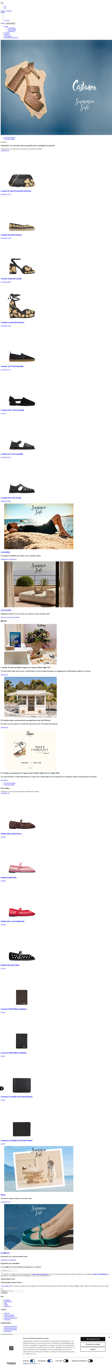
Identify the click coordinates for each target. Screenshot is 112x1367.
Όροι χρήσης (7, 1331)
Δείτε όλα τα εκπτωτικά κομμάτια (10, 617)
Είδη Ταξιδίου (8, 36)
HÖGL (3, 1195)
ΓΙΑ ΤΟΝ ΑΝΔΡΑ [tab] (9, 139)
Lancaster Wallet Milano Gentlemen (14, 1009)
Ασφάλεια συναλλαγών (10, 1326)
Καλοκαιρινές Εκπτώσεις (11, 37)
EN (5, 8)
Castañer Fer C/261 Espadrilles (12, 454)
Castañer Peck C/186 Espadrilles (12, 410)
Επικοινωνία (7, 1306)
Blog (5, 1303)
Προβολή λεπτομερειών (30, 1363)
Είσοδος (3, 11)
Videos (6, 1304)
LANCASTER (12, 29)
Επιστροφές (7, 1319)
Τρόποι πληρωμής (9, 1315)
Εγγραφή (8, 11)
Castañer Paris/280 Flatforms (11, 235)
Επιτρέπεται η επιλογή (93, 1344)
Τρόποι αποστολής (9, 1316)
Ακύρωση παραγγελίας (10, 1318)
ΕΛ (2, 3)
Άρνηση (92, 1349)
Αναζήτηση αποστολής (10, 1329)
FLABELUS (11, 31)
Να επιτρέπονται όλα (93, 1339)
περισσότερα (4, 674)
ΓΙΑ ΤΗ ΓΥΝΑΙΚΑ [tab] (9, 137)
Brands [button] (6, 26)
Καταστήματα (8, 1301)
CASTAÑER (11, 28)
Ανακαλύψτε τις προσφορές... (9, 559)
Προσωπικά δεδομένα (10, 1328)
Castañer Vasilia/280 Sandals (11, 278)
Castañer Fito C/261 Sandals (11, 498)
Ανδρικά (6, 34)
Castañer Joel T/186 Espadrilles (12, 366)
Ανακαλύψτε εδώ (5, 1202)
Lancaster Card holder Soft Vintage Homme (16, 1096)
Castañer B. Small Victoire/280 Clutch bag (16, 191)
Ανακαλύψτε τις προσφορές (8, 1260)
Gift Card (6, 1313)
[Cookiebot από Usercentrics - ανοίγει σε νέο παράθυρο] (11, 1363)
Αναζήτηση (4, 1291)
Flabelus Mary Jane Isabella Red (12, 921)
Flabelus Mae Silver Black (10, 965)
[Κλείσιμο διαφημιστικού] (109, 1337)
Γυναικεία (7, 33)
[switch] (49, 1360)
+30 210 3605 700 (6, 1286)
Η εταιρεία (7, 1300)
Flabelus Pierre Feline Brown (11, 833)
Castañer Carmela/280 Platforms (12, 322)
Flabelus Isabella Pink (9, 877)
